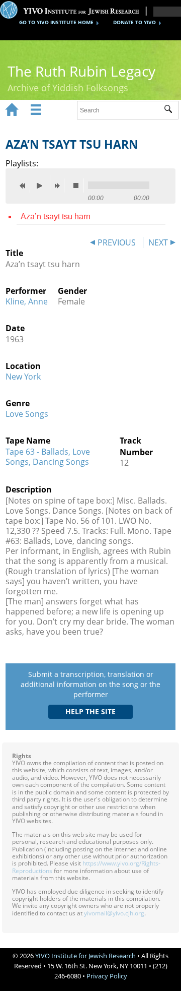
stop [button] (78, 185)
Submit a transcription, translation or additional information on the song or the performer (90, 684)
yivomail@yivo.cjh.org (114, 913)
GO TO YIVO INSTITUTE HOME (56, 22)
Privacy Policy (106, 975)
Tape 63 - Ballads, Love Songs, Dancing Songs (48, 456)
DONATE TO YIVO (134, 22)
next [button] (59, 185)
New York (23, 376)
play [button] (42, 182)
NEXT (158, 242)
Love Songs (27, 413)
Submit (171, 110)
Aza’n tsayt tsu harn (55, 216)
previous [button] (25, 185)
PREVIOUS (117, 242)
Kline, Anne (27, 301)
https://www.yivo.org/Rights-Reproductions (86, 867)
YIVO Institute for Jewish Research (85, 955)
